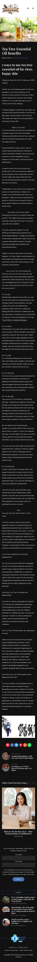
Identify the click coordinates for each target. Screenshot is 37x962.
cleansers (11, 110)
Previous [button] (29, 783)
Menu (33, 8)
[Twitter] (16, 745)
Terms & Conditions (11, 950)
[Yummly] (25, 745)
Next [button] (33, 783)
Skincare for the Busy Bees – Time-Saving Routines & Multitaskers (18, 832)
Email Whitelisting (26, 950)
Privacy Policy (23, 947)
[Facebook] (12, 745)
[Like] (8, 745)
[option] (18, 812)
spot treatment (22, 338)
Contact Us (13, 947)
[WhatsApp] (29, 745)
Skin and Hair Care (20, 58)
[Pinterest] (21, 745)
